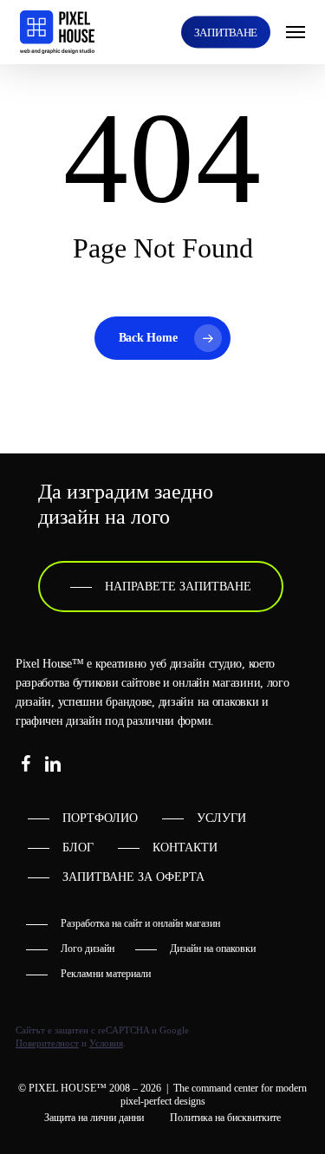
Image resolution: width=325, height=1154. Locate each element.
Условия (106, 1043)
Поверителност (47, 1043)
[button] (295, 32)
